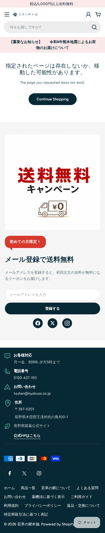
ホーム (9, 488)
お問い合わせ (15, 497)
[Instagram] (67, 323)
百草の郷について (56, 488)
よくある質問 (87, 488)
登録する (52, 308)
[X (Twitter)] (52, 323)
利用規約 (11, 505)
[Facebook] (38, 323)
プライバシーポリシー (42, 505)
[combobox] (52, 27)
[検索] (94, 27)
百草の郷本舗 (28, 524)
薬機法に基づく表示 (48, 497)
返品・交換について (83, 505)
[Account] (88, 14)
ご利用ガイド (82, 497)
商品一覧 (28, 488)
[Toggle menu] (7, 14)
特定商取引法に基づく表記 (26, 514)
